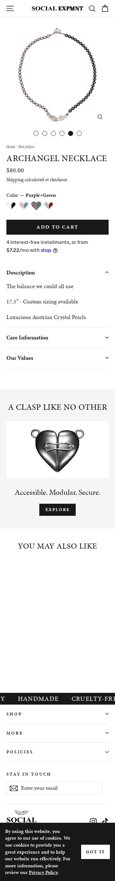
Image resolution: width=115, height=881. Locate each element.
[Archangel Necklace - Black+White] (11, 659)
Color (31, 195)
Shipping (15, 179)
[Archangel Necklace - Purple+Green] (31, 659)
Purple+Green (36, 206)
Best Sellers (26, 146)
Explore (57, 510)
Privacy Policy (43, 872)
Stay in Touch (28, 774)
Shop (14, 714)
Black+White (11, 206)
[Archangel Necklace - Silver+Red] (41, 659)
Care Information (27, 337)
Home (10, 146)
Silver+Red (49, 206)
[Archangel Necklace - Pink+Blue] (21, 659)
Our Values (19, 358)
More (14, 733)
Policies (19, 752)
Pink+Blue (24, 206)
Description (20, 272)
